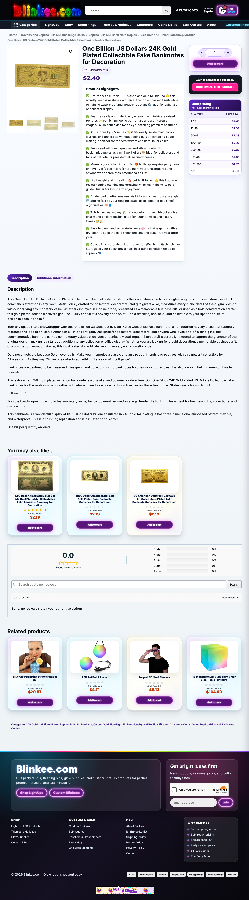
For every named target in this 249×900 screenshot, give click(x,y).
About (211, 25)
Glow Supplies (20, 837)
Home (13, 35)
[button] (71, 51)
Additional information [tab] (54, 278)
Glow (69, 25)
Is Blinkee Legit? (136, 831)
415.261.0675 (187, 10)
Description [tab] (20, 278)
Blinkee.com (47, 769)
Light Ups (52, 25)
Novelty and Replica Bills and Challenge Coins (53, 35)
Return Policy (134, 842)
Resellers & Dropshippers (85, 837)
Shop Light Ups (31, 793)
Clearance (145, 25)
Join (226, 802)
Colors (97, 724)
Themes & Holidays (116, 25)
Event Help (76, 842)
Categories (28, 25)
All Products (84, 724)
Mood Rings (87, 25)
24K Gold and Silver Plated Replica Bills (168, 35)
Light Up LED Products (25, 826)
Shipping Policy (136, 837)
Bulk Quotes (192, 25)
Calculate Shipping (81, 847)
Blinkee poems (200, 850)
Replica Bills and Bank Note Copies (113, 35)
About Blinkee (135, 826)
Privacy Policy (135, 847)
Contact (131, 853)
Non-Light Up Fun (121, 724)
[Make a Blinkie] (125, 890)
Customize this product (215, 87)
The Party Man (200, 856)
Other (195, 724)
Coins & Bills (167, 25)
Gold (106, 724)
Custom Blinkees (66, 793)
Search (234, 584)
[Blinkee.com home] (46, 10)
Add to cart (215, 63)
